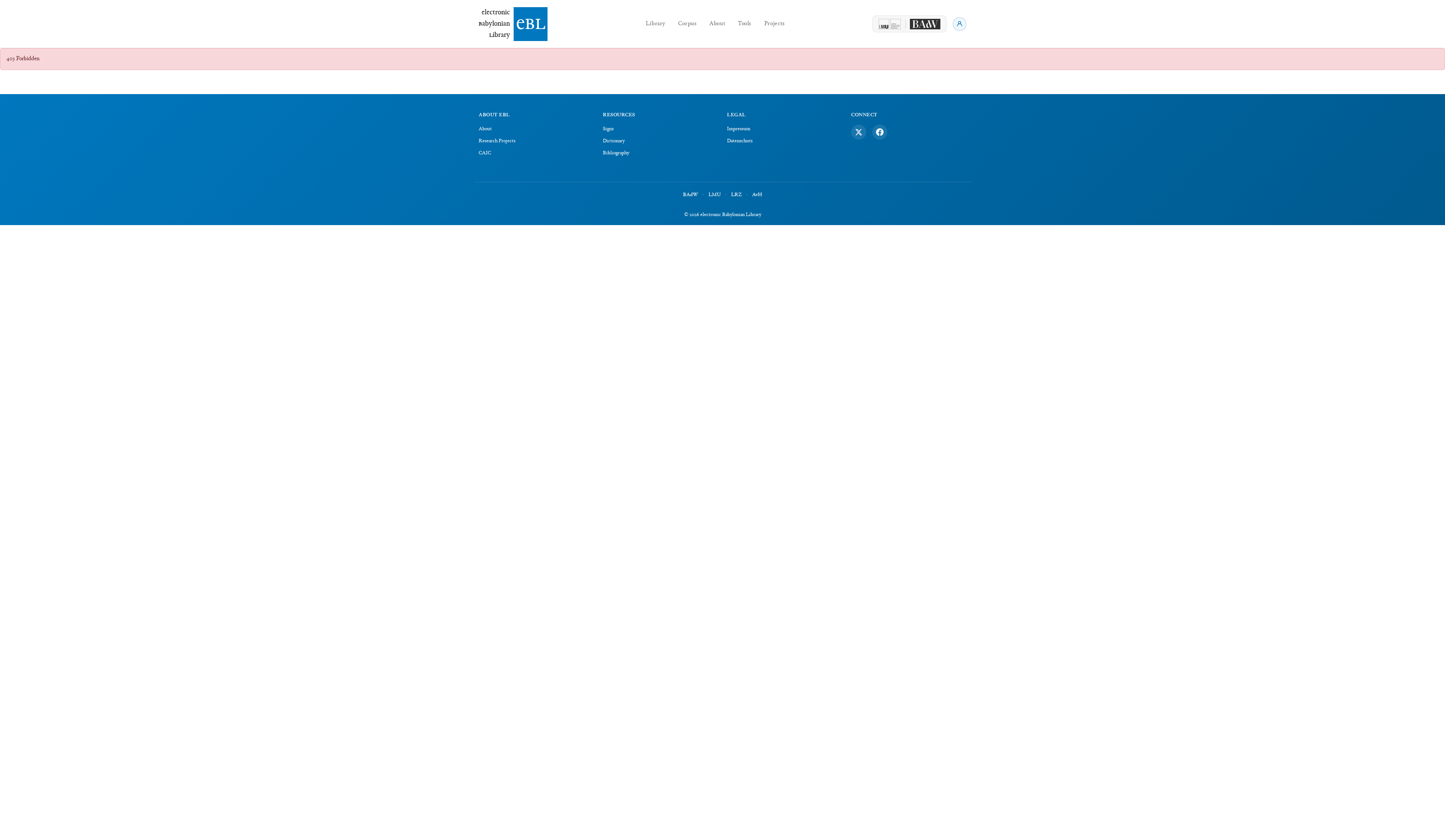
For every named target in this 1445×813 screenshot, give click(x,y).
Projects (774, 24)
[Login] (959, 24)
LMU (715, 195)
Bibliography (616, 153)
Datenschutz (740, 141)
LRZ (736, 195)
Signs (608, 129)
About (717, 24)
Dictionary (614, 141)
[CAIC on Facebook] (879, 132)
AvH (757, 195)
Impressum (738, 129)
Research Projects (497, 141)
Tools (744, 24)
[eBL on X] (858, 132)
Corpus (687, 24)
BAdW (690, 195)
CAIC (485, 153)
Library (655, 24)
